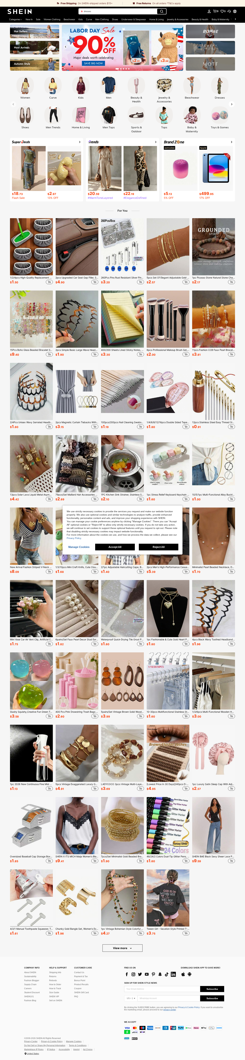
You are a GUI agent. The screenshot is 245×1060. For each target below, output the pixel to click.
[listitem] (31, 251)
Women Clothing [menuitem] (52, 19)
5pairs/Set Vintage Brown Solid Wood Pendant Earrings (122, 712)
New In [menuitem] (29, 19)
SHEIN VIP (54, 996)
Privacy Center (31, 1041)
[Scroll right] (235, 19)
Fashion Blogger (31, 980)
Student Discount (32, 992)
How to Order (55, 984)
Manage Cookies (74, 1041)
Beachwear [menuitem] (69, 19)
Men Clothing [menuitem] (102, 19)
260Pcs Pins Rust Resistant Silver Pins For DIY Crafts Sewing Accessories (122, 277)
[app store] (183, 976)
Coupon (78, 988)
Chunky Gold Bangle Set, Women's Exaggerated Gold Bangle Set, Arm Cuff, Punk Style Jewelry (77, 929)
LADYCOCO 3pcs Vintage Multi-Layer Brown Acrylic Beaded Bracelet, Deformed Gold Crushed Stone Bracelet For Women (122, 784)
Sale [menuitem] (38, 19)
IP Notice (51, 1049)
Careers (28, 988)
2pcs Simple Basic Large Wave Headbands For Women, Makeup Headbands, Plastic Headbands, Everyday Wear (77, 350)
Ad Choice (87, 1049)
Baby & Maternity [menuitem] (220, 19)
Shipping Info (55, 972)
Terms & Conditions (77, 1045)
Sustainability (30, 976)
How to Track (55, 988)
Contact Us (79, 972)
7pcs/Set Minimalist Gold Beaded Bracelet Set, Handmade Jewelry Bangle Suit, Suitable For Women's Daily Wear (122, 856)
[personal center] (209, 11)
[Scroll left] (231, 19)
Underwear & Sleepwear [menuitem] (133, 19)
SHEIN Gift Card (81, 992)
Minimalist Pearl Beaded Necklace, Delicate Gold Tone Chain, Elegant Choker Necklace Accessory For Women (213, 567)
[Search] (161, 11)
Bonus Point (79, 980)
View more (120, 948)
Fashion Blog (30, 1000)
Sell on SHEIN (55, 1000)
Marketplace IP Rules (34, 1049)
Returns (52, 976)
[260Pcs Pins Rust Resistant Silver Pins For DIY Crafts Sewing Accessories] (122, 246)
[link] (61, 3)
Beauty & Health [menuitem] (200, 19)
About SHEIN (30, 972)
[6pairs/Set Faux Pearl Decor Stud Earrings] (77, 608)
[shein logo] (20, 11)
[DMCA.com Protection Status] (135, 1038)
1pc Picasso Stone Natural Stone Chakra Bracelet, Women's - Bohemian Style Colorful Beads (213, 277)
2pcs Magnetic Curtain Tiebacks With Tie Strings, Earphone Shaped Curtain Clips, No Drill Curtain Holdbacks (77, 422)
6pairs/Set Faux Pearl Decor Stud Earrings (77, 639)
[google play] (189, 976)
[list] (151, 974)
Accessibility (64, 1049)
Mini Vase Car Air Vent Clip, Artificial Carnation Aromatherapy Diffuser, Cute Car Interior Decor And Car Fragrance (31, 639)
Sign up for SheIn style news (140, 983)
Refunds (53, 980)
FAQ (76, 996)
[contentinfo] (174, 1030)
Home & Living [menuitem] (156, 19)
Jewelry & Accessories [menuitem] (177, 19)
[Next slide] (179, 47)
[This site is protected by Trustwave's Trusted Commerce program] (126, 1038)
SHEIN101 (29, 996)
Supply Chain (30, 984)
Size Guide (54, 992)
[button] (229, 11)
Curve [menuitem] (89, 19)
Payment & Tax (81, 976)
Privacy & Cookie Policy (189, 1007)
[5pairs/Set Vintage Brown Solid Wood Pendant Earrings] (122, 681)
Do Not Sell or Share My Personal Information (44, 1045)
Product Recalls (81, 984)
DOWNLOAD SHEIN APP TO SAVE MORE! (200, 968)
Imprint (76, 1049)
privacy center (169, 1010)
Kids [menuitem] (80, 19)
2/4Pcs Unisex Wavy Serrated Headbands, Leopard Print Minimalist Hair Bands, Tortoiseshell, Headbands (31, 422)
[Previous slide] (66, 47)
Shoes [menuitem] (115, 19)
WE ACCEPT (130, 1022)
